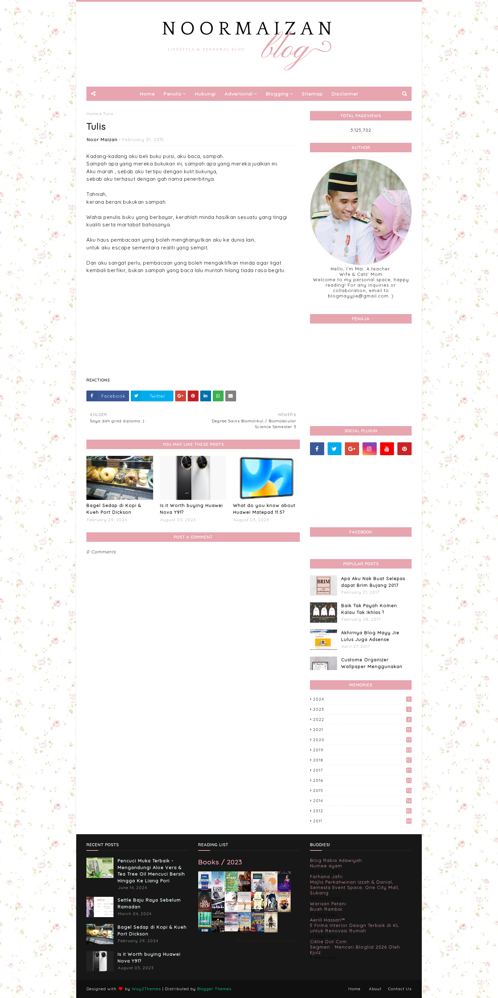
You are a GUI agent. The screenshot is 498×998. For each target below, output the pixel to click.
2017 (362, 770)
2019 (362, 749)
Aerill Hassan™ (327, 920)
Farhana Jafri (326, 876)
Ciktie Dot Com (328, 941)
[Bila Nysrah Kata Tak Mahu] (231, 890)
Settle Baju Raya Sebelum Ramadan (149, 903)
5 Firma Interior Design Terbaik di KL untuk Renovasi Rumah (354, 928)
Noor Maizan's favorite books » (267, 940)
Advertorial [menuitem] (239, 94)
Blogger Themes (214, 988)
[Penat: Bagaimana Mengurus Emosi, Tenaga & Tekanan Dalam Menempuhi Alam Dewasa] (204, 888)
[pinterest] (404, 448)
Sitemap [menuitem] (312, 94)
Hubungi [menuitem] (205, 94)
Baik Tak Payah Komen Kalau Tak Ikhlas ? (369, 609)
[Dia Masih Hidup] (204, 910)
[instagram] (369, 448)
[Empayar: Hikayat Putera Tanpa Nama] (270, 930)
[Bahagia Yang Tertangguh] (231, 911)
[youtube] (387, 448)
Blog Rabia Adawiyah (336, 860)
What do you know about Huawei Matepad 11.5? (264, 509)
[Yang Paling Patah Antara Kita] (257, 910)
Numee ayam (326, 865)
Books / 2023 (220, 862)
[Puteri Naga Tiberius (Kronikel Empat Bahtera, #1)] (257, 891)
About (375, 988)
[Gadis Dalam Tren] (218, 911)
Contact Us (400, 988)
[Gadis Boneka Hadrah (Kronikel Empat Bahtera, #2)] (244, 889)
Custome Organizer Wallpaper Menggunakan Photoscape (371, 666)
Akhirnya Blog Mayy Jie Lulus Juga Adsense (370, 636)
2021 (362, 729)
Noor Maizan (102, 139)
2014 (362, 800)
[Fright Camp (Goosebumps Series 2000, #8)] (257, 929)
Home (92, 113)
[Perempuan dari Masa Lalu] (270, 890)
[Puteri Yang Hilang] (284, 890)
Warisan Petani (328, 903)
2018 (362, 759)
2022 (361, 719)
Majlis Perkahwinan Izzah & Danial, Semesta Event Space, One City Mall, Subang (354, 887)
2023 (361, 709)
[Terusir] (231, 929)
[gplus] (352, 448)
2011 (362, 820)
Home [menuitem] (147, 94)
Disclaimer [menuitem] (345, 94)
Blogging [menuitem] (277, 94)
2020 (362, 739)
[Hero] (218, 930)
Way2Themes (146, 988)
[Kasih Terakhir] (218, 891)
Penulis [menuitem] (173, 94)
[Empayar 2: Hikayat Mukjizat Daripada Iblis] (284, 910)
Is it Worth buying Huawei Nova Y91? (191, 509)
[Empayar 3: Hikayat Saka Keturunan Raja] (270, 910)
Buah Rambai (326, 909)
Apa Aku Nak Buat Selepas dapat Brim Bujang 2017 (373, 582)
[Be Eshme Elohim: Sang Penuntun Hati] (244, 910)
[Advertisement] (193, 321)
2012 (362, 810)
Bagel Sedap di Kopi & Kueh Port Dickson (113, 509)
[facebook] (317, 448)
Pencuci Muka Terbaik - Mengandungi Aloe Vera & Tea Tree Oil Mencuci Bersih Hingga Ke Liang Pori (151, 870)
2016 (362, 780)
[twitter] (335, 448)
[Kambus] (204, 931)
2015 (362, 790)
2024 (361, 699)
